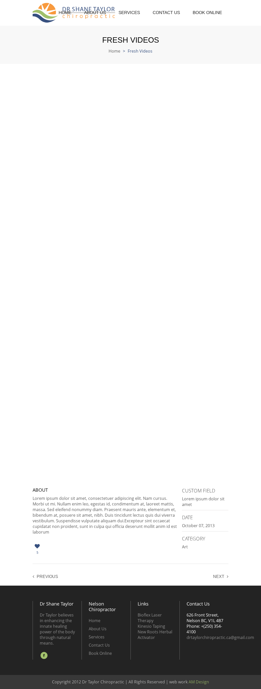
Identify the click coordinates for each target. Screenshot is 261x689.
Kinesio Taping (151, 626)
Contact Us (166, 12)
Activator (146, 637)
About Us (95, 12)
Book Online (207, 12)
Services (129, 12)
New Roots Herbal (155, 632)
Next (218, 576)
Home (65, 12)
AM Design (198, 682)
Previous (47, 576)
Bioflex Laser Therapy (150, 617)
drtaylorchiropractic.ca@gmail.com (220, 637)
